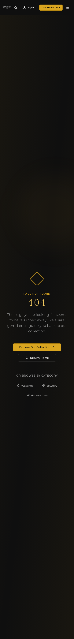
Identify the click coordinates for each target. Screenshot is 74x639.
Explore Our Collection (34, 347)
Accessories (39, 395)
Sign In (31, 7)
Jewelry (52, 385)
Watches (27, 385)
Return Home (39, 358)
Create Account (51, 7)
